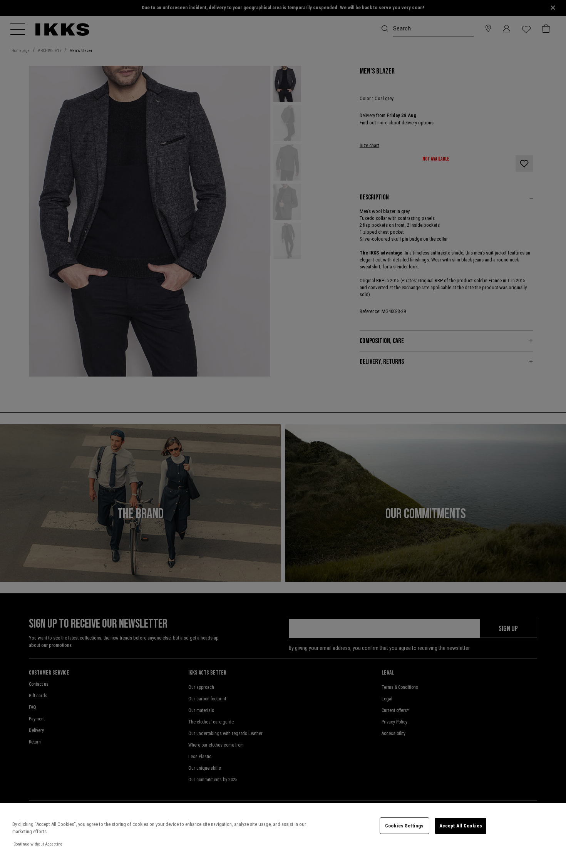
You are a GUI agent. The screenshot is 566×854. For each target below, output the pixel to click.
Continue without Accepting (37, 844)
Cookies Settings (404, 826)
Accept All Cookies (460, 826)
